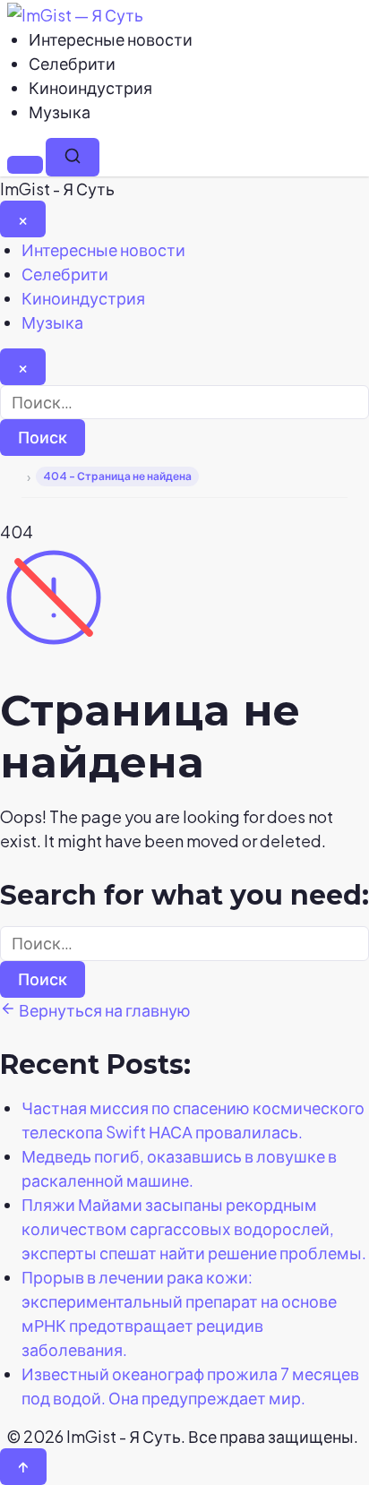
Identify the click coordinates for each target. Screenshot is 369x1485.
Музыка (59, 111)
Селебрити (72, 63)
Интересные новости (111, 39)
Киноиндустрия (90, 87)
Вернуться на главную (103, 1010)
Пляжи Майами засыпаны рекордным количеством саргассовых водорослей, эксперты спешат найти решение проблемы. (193, 1228)
